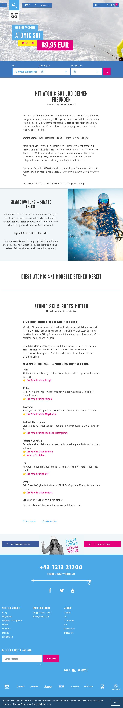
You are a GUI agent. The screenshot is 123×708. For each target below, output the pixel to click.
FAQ (65, 616)
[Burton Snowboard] (102, 686)
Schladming (7, 636)
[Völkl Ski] (34, 686)
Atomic (44, 5)
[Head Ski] (88, 686)
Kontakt (67, 612)
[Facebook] (50, 591)
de (96, 5)
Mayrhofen (7, 616)
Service (67, 607)
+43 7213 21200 (61, 567)
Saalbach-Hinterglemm (12, 620)
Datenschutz (69, 628)
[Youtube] (72, 591)
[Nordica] (48, 686)
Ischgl (4, 612)
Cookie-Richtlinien (40, 704)
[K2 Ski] (7, 686)
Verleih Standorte (11, 607)
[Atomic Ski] (75, 686)
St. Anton (6, 628)
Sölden (5, 624)
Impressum (69, 632)
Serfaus (5, 632)
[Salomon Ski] (61, 686)
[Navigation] (3, 5)
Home (27, 5)
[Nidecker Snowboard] (116, 687)
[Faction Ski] (20, 686)
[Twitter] (61, 591)
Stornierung (69, 620)
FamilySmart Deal (41, 616)
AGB (66, 624)
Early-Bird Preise (41, 607)
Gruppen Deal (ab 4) (42, 612)
